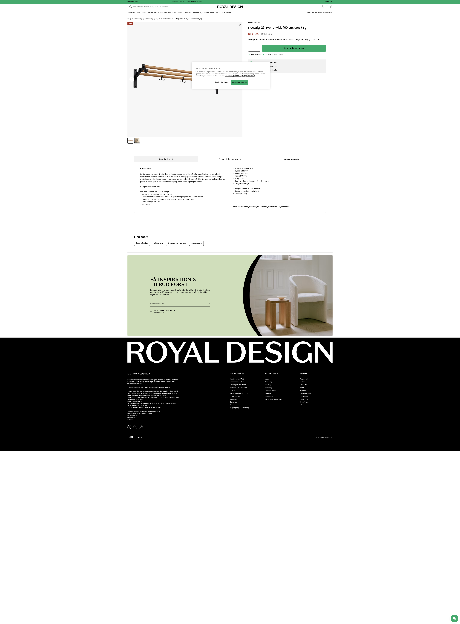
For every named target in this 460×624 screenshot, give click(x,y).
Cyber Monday (305, 402)
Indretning (268, 387)
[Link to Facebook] (135, 427)
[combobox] (329, 2)
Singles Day (304, 396)
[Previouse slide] (131, 79)
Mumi (302, 387)
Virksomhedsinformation (239, 393)
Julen (301, 405)
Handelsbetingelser (237, 382)
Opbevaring (269, 396)
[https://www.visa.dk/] (139, 437)
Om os (232, 390)
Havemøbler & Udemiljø (273, 399)
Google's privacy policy (246, 76)
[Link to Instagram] (141, 427)
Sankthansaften (305, 393)
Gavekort (233, 405)
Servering (268, 385)
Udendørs (303, 385)
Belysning (268, 382)
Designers (233, 402)
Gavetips (303, 390)
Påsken (302, 382)
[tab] (166, 159)
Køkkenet (268, 393)
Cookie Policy (234, 399)
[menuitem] (131, 13)
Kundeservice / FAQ (237, 379)
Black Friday (304, 399)
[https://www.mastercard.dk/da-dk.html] (131, 437)
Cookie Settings (221, 82)
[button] (329, 2)
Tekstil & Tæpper (270, 390)
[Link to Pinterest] (129, 427)
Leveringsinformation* (238, 385)
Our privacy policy (231, 76)
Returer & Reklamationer (238, 387)
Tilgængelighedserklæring (239, 408)
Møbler (267, 379)
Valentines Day (305, 379)
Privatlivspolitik (235, 396)
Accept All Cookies (239, 82)
